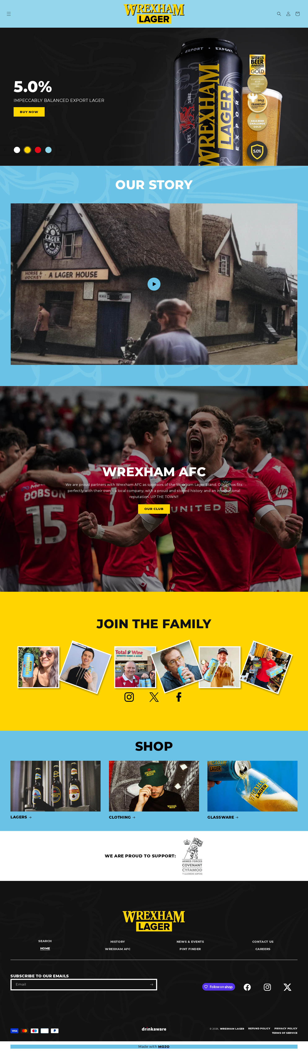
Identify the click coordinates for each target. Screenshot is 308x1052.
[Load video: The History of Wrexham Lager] (154, 284)
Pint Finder (190, 949)
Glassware (220, 817)
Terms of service (285, 1032)
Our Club (154, 509)
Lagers (18, 817)
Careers (262, 949)
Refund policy (259, 1028)
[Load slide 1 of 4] (17, 150)
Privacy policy (286, 1028)
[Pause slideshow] (60, 150)
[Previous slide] (4, 150)
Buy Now (24, 112)
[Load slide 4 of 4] (48, 150)
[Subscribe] (151, 984)
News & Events (190, 942)
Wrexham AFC (118, 949)
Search (45, 941)
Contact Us (263, 942)
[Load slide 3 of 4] (38, 150)
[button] (8, 13)
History (117, 942)
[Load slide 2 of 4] (27, 150)
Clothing (120, 817)
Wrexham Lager (232, 1028)
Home (45, 948)
